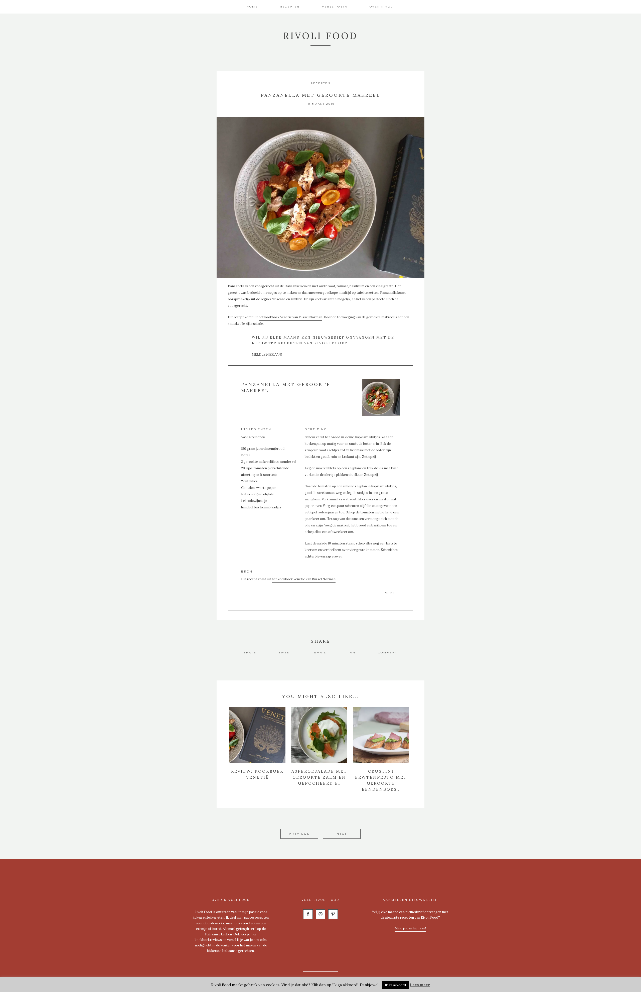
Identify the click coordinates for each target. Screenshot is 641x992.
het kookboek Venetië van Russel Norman (290, 317)
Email (320, 652)
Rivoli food (320, 36)
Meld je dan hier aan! (410, 928)
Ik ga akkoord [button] (395, 985)
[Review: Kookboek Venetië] (257, 735)
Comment (387, 652)
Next (342, 833)
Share (250, 652)
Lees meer (420, 984)
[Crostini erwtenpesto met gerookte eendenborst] (381, 735)
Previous (299, 833)
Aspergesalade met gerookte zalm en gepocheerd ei (319, 777)
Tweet (285, 652)
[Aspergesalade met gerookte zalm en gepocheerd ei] (319, 735)
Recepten (321, 83)
